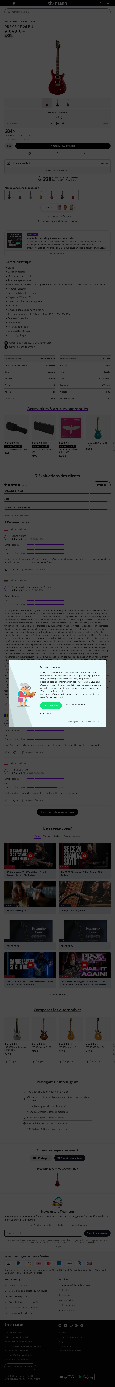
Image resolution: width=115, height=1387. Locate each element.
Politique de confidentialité (92, 721)
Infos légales (73, 721)
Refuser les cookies (76, 704)
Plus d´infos (46, 713)
